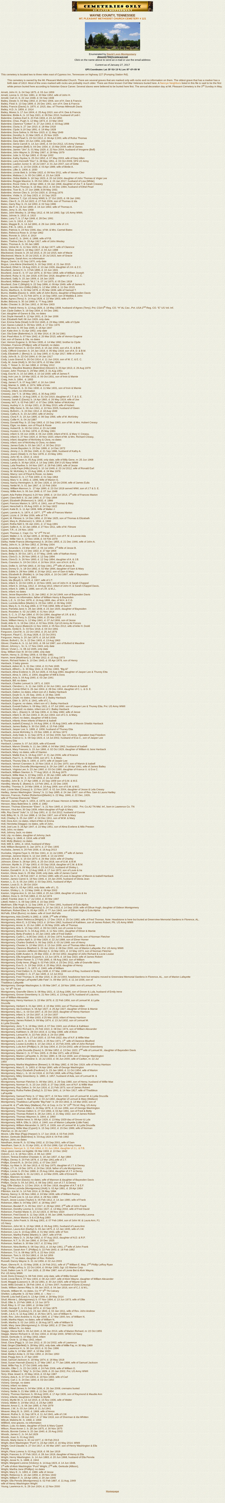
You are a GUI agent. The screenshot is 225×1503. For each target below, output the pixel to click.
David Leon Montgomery (121, 54)
